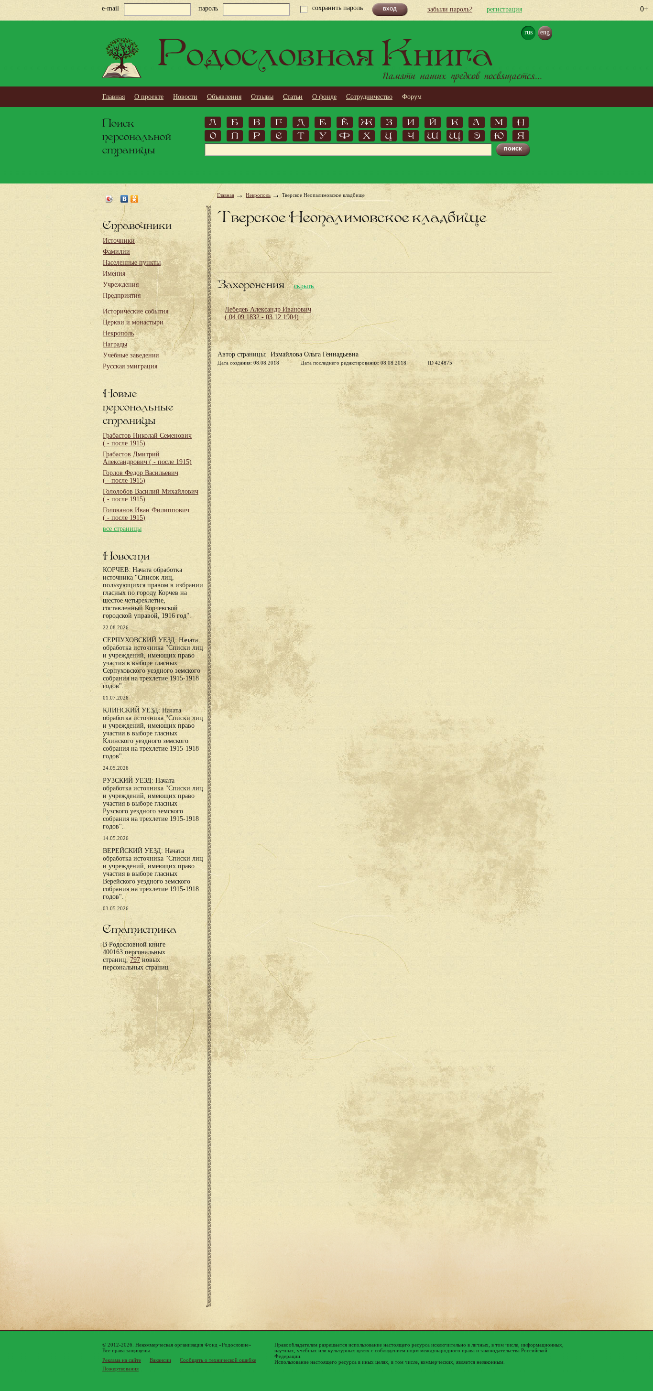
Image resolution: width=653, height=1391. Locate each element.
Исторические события (135, 311)
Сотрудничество (369, 96)
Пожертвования (120, 1368)
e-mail (110, 8)
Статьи (293, 96)
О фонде (324, 96)
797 (135, 959)
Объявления (224, 96)
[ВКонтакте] (125, 199)
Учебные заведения (131, 355)
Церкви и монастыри (133, 322)
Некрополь (118, 333)
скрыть (304, 286)
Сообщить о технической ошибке (218, 1360)
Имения (114, 273)
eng (545, 32)
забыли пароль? (449, 9)
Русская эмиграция (130, 366)
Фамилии (116, 251)
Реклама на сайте (121, 1360)
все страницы (122, 528)
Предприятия (122, 295)
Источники (119, 240)
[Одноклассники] (135, 199)
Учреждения (121, 284)
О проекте (148, 96)
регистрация (504, 9)
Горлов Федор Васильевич (140, 476)
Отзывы (262, 96)
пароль (208, 8)
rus (528, 32)
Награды (115, 344)
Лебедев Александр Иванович (268, 313)
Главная (113, 96)
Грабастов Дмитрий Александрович (147, 458)
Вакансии (160, 1360)
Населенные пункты (132, 262)
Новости (185, 96)
